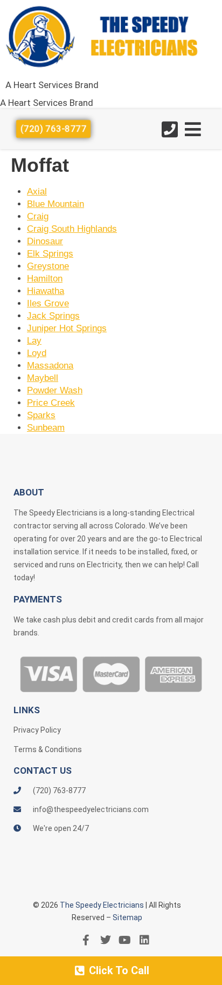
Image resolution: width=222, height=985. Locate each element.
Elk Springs (50, 254)
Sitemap (127, 917)
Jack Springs (53, 316)
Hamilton (45, 278)
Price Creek (51, 403)
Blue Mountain (55, 204)
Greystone (48, 266)
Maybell (42, 378)
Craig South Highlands (72, 229)
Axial (37, 191)
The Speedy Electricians (102, 905)
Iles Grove (48, 303)
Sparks (41, 415)
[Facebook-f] (86, 940)
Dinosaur (45, 241)
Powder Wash (54, 390)
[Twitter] (105, 940)
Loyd (36, 353)
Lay (34, 341)
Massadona (50, 365)
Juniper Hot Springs (67, 328)
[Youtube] (125, 940)
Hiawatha (45, 291)
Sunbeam (46, 428)
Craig (37, 216)
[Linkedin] (144, 940)
